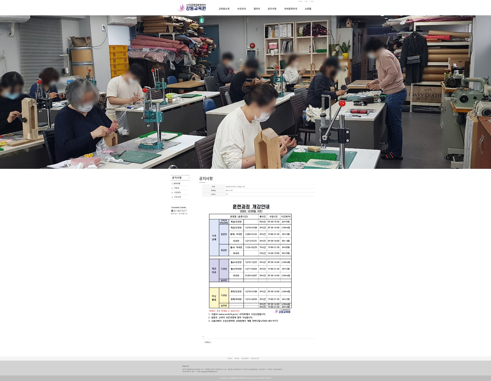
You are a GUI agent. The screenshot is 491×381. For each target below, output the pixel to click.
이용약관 (236, 358)
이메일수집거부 (254, 358)
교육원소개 (224, 8)
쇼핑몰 (308, 8)
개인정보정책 (244, 358)
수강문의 (177, 192)
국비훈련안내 (290, 8)
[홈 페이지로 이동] (191, 5)
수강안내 (241, 8)
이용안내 (229, 358)
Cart (312, 1)
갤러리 (257, 8)
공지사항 (272, 8)
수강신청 (177, 197)
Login (300, 1)
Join (306, 1)
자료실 (176, 188)
